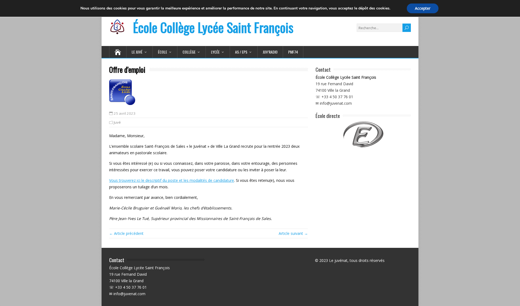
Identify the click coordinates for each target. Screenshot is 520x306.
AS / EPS (241, 52)
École (162, 52)
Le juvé (137, 52)
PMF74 (293, 52)
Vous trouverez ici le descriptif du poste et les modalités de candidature (171, 180)
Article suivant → (293, 233)
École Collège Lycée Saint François (213, 27)
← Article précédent (126, 233)
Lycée (215, 52)
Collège (189, 52)
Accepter (422, 8)
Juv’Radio (270, 52)
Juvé (117, 122)
